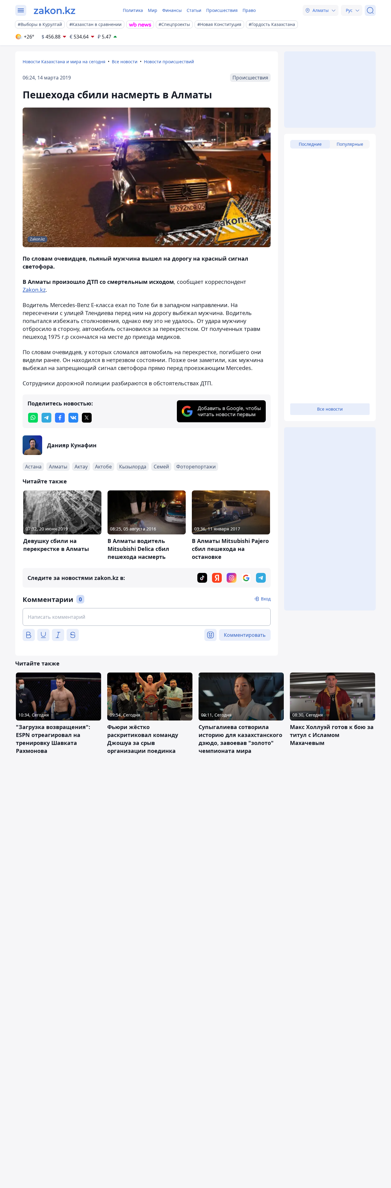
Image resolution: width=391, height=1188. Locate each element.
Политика (133, 10)
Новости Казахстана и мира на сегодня (64, 61)
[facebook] (59, 417)
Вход (266, 599)
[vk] (73, 417)
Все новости (124, 61)
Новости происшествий (169, 61)
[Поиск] (370, 10)
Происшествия (222, 10)
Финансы (172, 10)
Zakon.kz (34, 289)
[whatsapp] (32, 417)
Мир (152, 10)
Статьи (194, 10)
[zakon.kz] (54, 10)
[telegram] (46, 417)
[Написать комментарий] (147, 617)
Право (249, 10)
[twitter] (86, 417)
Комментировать (245, 635)
